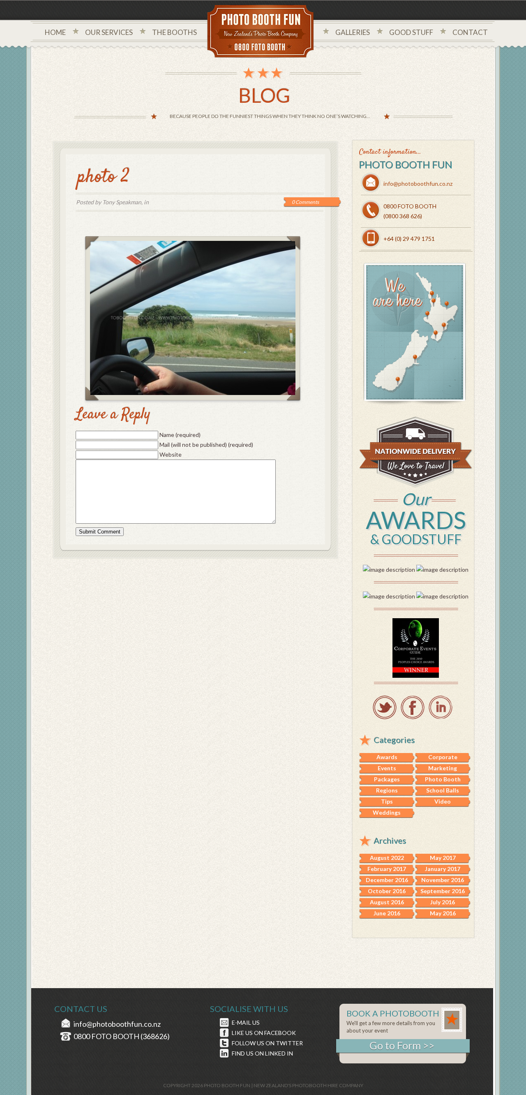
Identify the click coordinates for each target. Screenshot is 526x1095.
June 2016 (387, 913)
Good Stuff (411, 32)
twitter (385, 707)
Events (387, 768)
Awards (386, 756)
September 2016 (442, 890)
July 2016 (442, 902)
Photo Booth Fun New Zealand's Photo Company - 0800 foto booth (261, 32)
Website (170, 454)
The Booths (174, 32)
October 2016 (387, 890)
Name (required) (180, 434)
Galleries (352, 32)
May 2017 (443, 857)
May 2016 (443, 913)
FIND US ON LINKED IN (262, 1053)
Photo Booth (443, 779)
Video (442, 801)
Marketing (442, 768)
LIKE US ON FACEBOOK (264, 1032)
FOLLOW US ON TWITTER (267, 1043)
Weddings (387, 812)
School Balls (442, 790)
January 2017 (442, 868)
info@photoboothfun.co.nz (417, 183)
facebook (412, 707)
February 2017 (386, 868)
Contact (470, 32)
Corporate (442, 756)
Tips (387, 801)
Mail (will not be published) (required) (206, 444)
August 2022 (387, 857)
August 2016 (387, 902)
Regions (387, 790)
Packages (387, 779)
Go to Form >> (401, 1045)
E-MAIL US (246, 1022)
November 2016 (442, 879)
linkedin (440, 707)
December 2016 (387, 879)
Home (55, 32)
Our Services (109, 32)
